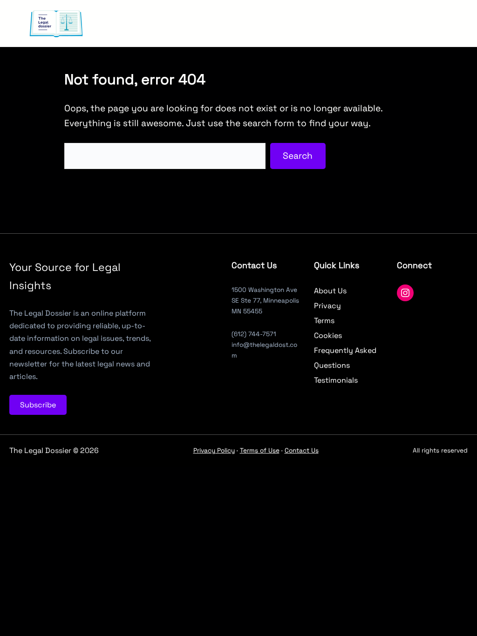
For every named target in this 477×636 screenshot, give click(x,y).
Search (298, 156)
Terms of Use (259, 450)
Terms (324, 320)
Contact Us (302, 450)
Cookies (328, 335)
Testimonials (336, 380)
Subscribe (38, 405)
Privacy (327, 306)
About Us (330, 291)
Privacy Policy (214, 450)
